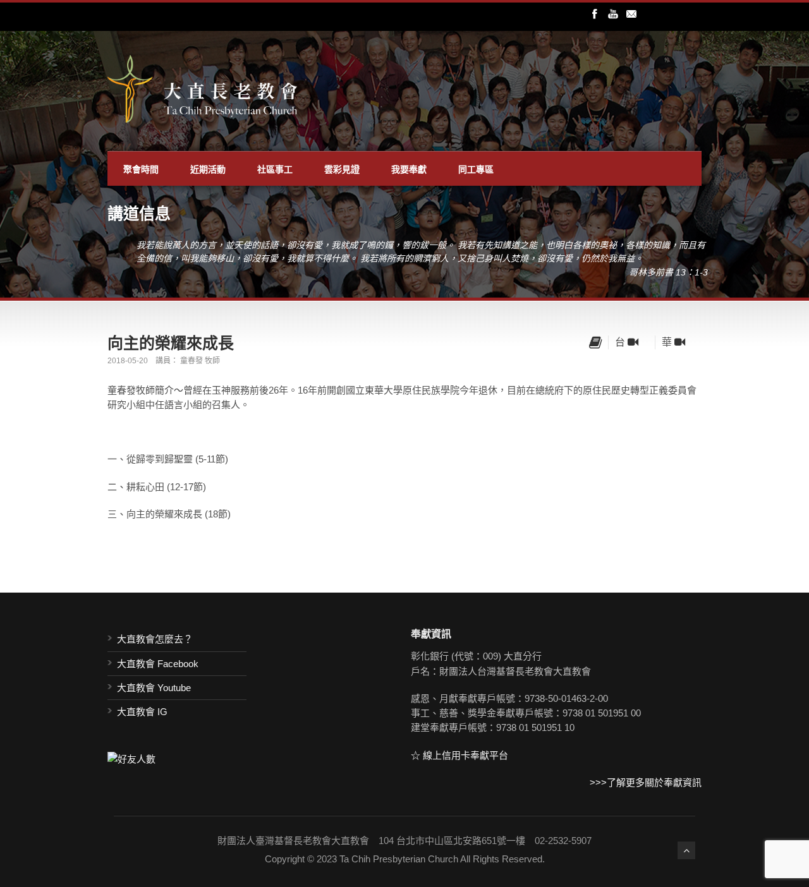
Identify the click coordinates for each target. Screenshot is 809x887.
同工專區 (476, 168)
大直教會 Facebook (157, 663)
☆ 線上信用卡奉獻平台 (459, 755)
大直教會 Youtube (154, 687)
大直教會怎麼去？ (155, 639)
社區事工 (275, 168)
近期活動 (208, 168)
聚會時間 (141, 168)
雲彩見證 (342, 168)
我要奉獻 (409, 168)
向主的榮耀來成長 (170, 342)
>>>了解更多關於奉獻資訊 (646, 782)
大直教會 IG (142, 711)
